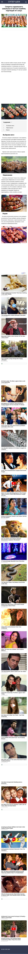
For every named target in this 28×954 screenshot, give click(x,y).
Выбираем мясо (9, 125)
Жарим (7, 130)
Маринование (9, 127)
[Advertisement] (14, 46)
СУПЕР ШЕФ (14, 2)
